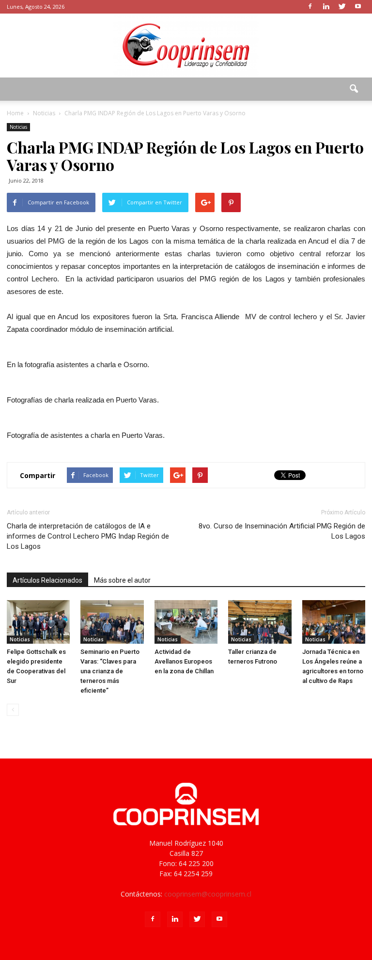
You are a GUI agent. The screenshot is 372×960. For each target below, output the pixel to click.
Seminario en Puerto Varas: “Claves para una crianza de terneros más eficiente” (110, 671)
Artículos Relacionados (47, 580)
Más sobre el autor (122, 580)
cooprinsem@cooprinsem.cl (207, 893)
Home (15, 113)
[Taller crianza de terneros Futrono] (259, 622)
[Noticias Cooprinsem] (186, 45)
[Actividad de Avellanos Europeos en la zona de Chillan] (186, 622)
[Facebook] (310, 7)
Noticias (18, 127)
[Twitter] (342, 7)
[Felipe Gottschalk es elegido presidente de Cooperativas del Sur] (38, 622)
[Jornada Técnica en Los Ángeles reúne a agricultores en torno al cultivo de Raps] (333, 622)
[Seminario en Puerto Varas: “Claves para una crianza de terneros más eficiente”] (111, 622)
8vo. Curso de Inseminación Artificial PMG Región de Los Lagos (282, 531)
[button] (353, 89)
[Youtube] (358, 7)
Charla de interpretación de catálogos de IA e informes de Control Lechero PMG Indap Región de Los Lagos (88, 536)
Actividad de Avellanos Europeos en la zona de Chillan (184, 661)
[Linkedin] (326, 7)
